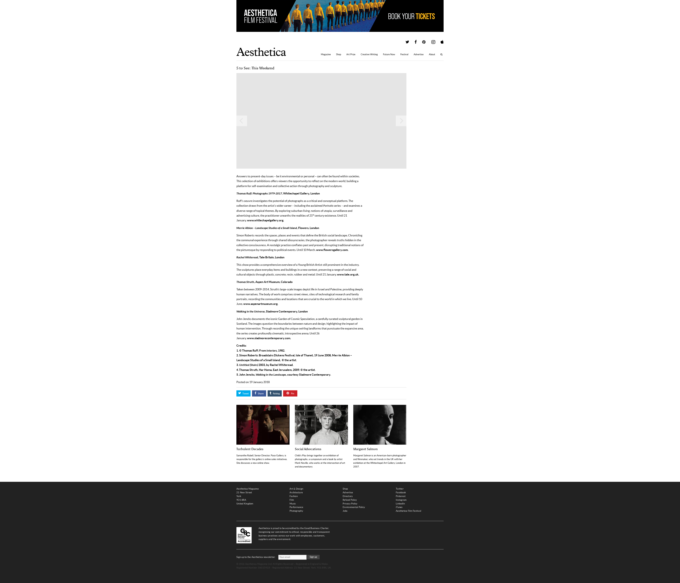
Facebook (401, 492)
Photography (296, 511)
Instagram (401, 500)
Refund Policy (350, 500)
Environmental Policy (354, 507)
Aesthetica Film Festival (408, 511)
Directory (348, 496)
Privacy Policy (350, 503)
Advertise (419, 54)
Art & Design (296, 488)
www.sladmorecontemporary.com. (269, 338)
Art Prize (350, 54)
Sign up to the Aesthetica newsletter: (256, 557)
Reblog (276, 393)
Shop (338, 54)
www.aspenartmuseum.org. (260, 303)
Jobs (345, 511)
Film (292, 500)
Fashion (294, 496)
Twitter (400, 488)
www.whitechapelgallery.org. (265, 220)
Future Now (389, 54)
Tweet (245, 393)
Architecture (296, 492)
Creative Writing (369, 54)
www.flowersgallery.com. (332, 249)
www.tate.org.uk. (348, 274)
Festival (404, 54)
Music (293, 503)
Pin (292, 393)
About (432, 54)
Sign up (313, 557)
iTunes (399, 507)
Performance (296, 507)
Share (260, 393)
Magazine (326, 54)
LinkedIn (400, 503)
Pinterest (401, 496)
